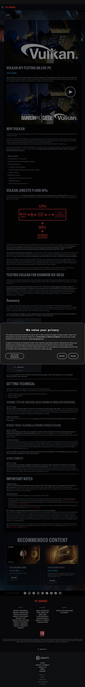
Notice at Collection (54, 337)
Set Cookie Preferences (14, 356)
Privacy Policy (41, 337)
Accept (73, 356)
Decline (62, 356)
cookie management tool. (36, 339)
